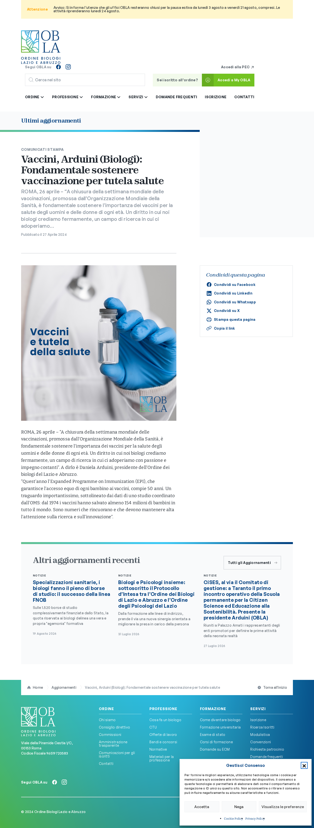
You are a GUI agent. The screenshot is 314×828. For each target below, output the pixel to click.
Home (38, 687)
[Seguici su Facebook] (58, 67)
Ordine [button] (32, 97)
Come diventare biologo (220, 720)
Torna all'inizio (275, 687)
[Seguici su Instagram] (68, 67)
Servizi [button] (136, 97)
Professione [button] (65, 97)
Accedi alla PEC (235, 67)
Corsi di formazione (216, 742)
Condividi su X (227, 311)
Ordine (106, 709)
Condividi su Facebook (234, 284)
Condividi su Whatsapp (235, 302)
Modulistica (260, 734)
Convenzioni (260, 742)
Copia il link (224, 328)
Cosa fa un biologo (165, 720)
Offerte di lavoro (163, 734)
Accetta (201, 806)
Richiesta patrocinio (267, 749)
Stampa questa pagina (235, 319)
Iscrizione (215, 97)
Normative (158, 749)
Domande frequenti (176, 97)
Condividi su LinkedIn (233, 293)
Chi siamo (107, 720)
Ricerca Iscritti (262, 727)
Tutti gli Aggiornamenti (249, 563)
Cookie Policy (233, 818)
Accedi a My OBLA (234, 80)
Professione (163, 709)
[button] (304, 765)
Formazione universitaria (220, 727)
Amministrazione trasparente (113, 743)
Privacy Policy (255, 818)
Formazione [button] (104, 97)
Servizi (258, 709)
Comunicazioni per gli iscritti (117, 754)
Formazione (213, 709)
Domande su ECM (215, 749)
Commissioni (110, 734)
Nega (239, 806)
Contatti (244, 97)
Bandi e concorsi (163, 742)
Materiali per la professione (161, 758)
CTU (153, 727)
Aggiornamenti (64, 687)
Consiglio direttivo (114, 727)
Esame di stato (212, 734)
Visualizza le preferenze (283, 806)
